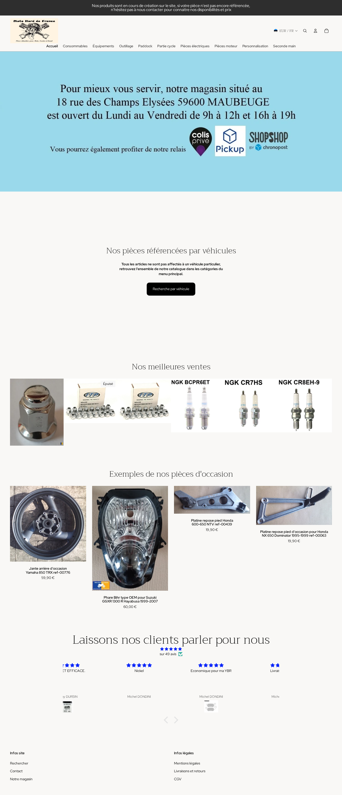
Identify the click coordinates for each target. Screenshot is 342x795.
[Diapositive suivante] (111, 400)
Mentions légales (187, 763)
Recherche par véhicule (171, 289)
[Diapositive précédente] (69, 400)
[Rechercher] (304, 30)
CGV (178, 779)
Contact (16, 771)
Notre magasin (21, 779)
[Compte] (315, 30)
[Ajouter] (56, 437)
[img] (171, 649)
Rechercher (19, 763)
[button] (167, 719)
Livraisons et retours (189, 771)
